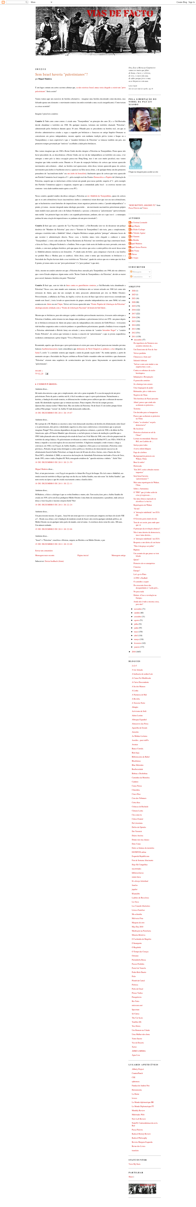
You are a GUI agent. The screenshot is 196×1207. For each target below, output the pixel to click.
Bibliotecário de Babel (141, 757)
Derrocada (138, 466)
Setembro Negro (108, 330)
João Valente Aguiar (137, 233)
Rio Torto (135, 1001)
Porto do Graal (137, 989)
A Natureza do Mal (139, 694)
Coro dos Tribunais (139, 798)
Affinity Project (138, 1069)
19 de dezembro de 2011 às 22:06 (53, 529)
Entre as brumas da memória (143, 848)
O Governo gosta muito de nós (145, 518)
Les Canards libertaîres (141, 906)
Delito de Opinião (139, 827)
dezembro (138, 339)
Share (38, 371)
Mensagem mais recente (44, 555)
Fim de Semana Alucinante (142, 860)
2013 (134, 329)
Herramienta (137, 1090)
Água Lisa (136, 1055)
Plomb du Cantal (138, 980)
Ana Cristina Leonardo (138, 222)
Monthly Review (138, 1110)
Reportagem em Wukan (143, 505)
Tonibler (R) (136, 1022)
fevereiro (138, 643)
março (136, 639)
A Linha (135, 690)
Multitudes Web (138, 1114)
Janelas (135, 885)
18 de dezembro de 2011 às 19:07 (53, 412)
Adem (49, 304)
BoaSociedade (137, 769)
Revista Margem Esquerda (142, 1142)
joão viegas (133, 257)
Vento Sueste (137, 1038)
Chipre (60, 304)
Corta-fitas (136, 802)
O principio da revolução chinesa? (147, 528)
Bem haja (135, 752)
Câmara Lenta (137, 810)
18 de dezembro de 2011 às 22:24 (53, 504)
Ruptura (137, 549)
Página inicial (83, 555)
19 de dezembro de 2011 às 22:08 (53, 544)
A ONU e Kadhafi (140, 578)
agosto (137, 620)
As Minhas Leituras (139, 736)
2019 (134, 306)
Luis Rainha (134, 240)
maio (136, 631)
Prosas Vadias (137, 993)
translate (135, 1150)
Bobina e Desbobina (139, 773)
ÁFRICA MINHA (139, 1051)
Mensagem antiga (119, 555)
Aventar (135, 744)
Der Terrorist (137, 831)
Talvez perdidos (140, 353)
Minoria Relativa (138, 935)
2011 (134, 336)
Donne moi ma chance (140, 839)
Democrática (99, 177)
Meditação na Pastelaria (141, 931)
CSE (133, 1077)
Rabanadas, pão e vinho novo (145, 391)
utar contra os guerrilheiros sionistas (81, 285)
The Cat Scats (137, 1018)
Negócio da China (140, 395)
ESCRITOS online (139, 852)
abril (136, 635)
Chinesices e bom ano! (142, 356)
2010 (134, 651)
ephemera (135, 1081)
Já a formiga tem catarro (143, 384)
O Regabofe (136, 947)
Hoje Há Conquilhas (140, 864)
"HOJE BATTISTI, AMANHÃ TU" (142, 205)
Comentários (137, 276)
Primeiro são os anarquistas (144, 563)
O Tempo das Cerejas (140, 951)
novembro (138, 609)
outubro (137, 612)
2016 (134, 317)
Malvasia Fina (137, 918)
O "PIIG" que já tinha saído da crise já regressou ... (145, 493)
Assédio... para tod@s (140, 740)
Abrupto (135, 707)
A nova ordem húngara (142, 448)
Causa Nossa (137, 786)
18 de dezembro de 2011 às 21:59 (53, 462)
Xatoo (134, 1047)
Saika (37, 352)
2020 (134, 302)
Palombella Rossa (139, 960)
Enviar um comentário (44, 550)
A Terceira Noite (138, 703)
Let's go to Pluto (140, 574)
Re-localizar (138, 428)
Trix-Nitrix (136, 1026)
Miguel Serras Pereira (138, 247)
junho (136, 628)
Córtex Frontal (137, 819)
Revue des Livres (138, 1146)
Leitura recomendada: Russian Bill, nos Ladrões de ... (145, 440)
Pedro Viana (134, 250)
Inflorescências (138, 873)
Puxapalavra (136, 997)
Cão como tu (137, 815)
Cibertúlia (136, 790)
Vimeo (145, 208)
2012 (134, 332)
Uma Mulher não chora (141, 1034)
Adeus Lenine (137, 715)
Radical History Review (141, 1134)
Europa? (137, 570)
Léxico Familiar (138, 910)
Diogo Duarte (134, 226)
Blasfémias (136, 761)
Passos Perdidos (138, 964)
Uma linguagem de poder (143, 387)
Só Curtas (135, 1013)
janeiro (137, 647)
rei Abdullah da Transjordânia (99, 195)
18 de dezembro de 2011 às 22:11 (53, 483)
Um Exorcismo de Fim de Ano (145, 349)
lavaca (134, 1098)
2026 (134, 290)
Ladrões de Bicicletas (140, 897)
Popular (109, 177)
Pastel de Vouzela (139, 968)
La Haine (135, 1094)
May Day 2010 (137, 926)
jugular (134, 889)
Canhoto (135, 781)
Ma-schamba (137, 914)
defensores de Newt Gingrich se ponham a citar (95, 348)
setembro (138, 616)
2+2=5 (134, 665)
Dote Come (136, 844)
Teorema (137, 408)
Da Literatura (137, 823)
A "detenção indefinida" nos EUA (147, 538)
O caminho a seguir (141, 581)
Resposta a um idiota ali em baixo (147, 542)
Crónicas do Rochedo (140, 806)
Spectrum (135, 1009)
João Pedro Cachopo (137, 229)
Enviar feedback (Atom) (54, 561)
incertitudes (136, 868)
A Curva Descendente (140, 682)
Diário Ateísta (137, 835)
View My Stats (134, 1164)
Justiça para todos (140, 445)
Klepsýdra (136, 893)
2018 (134, 309)
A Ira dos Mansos (138, 686)
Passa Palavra (134, 208)
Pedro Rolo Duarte (139, 972)
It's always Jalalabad (140, 881)
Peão (134, 976)
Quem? (136, 559)
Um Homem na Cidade (141, 1030)
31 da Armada (137, 670)
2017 (134, 313)
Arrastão (135, 732)
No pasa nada (139, 591)
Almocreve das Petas (140, 723)
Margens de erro (138, 922)
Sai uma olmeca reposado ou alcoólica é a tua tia (145, 500)
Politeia (135, 984)
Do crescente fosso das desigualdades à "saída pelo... (146, 586)
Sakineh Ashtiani (140, 360)
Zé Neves (133, 254)
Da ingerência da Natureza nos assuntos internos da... (146, 344)
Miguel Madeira (41, 469)
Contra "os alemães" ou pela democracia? (145, 423)
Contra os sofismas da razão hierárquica (144, 371)
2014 (134, 325)
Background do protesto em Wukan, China (144, 457)
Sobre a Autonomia (141, 488)
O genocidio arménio (142, 380)
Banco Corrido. (137, 748)
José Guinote (134, 236)
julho (136, 624)
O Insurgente (137, 943)
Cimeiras (137, 567)
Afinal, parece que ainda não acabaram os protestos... (145, 403)
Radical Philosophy (139, 1138)
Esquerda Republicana (140, 856)
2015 (134, 321)
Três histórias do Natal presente (146, 398)
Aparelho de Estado (139, 728)
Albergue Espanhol (139, 719)
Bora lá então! (139, 462)
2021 (134, 298)
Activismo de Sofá (139, 711)
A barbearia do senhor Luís (142, 674)
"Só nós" (137, 508)
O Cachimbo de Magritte (141, 939)
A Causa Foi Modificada (141, 678)
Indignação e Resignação (143, 376)
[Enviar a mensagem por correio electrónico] (46, 373)
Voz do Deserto (138, 1042)
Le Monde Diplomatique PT (143, 1106)
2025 (134, 294)
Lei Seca (135, 902)
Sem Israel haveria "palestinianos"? (61, 74)
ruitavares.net (137, 1005)
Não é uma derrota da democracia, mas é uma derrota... (147, 533)
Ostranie (135, 955)
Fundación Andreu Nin (140, 1085)
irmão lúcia (136, 877)
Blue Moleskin (137, 765)
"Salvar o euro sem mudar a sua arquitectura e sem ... (146, 365)
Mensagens (136, 271)
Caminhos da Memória (141, 777)
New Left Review (139, 1119)
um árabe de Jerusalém (76, 173)
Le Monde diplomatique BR (143, 1102)
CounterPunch (137, 1073)
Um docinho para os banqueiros (146, 412)
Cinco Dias (136, 794)
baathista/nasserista (50, 348)
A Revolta (136, 699)
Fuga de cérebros (140, 452)
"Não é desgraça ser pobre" (144, 546)
